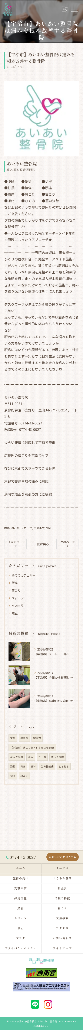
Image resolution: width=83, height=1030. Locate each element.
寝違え (24, 776)
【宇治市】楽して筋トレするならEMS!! (32, 747)
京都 (12, 738)
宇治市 (37, 738)
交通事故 (39, 528)
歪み (30, 757)
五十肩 (42, 757)
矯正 (49, 528)
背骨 (23, 766)
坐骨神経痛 (47, 766)
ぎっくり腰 (57, 757)
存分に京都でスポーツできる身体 (29, 468)
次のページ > (67, 544)
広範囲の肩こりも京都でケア (26, 455)
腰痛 (7, 528)
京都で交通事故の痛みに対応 (26, 481)
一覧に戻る (41, 544)
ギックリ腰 (16, 757)
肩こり (15, 528)
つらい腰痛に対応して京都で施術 (29, 442)
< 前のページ (15, 544)
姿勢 (12, 766)
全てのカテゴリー (24, 575)
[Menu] (74, 9)
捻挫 (12, 776)
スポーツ (26, 528)
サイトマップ (62, 948)
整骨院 (24, 738)
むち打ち (64, 766)
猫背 (33, 766)
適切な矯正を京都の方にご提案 (28, 494)
